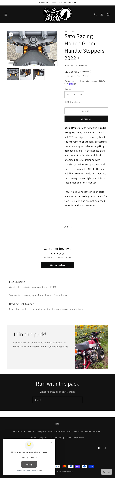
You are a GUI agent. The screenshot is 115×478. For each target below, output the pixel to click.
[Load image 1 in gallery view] (13, 74)
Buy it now (86, 118)
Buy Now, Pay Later (40, 437)
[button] (6, 14)
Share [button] (70, 227)
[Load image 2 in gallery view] (26, 74)
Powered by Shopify (65, 472)
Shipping (68, 76)
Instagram (41, 431)
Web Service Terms (75, 437)
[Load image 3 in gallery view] (39, 74)
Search (31, 431)
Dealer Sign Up (57, 437)
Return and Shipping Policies (87, 431)
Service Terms (19, 431)
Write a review (57, 265)
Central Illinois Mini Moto (59, 431)
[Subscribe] (79, 400)
